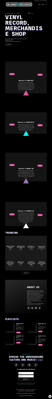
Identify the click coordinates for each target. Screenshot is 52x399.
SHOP (43, 4)
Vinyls (12, 74)
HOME (39, 4)
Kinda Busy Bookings (30, 390)
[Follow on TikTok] (39, 308)
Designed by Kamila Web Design (26, 395)
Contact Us (33, 389)
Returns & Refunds (20, 389)
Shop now (8, 44)
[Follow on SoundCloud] (32, 308)
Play (18, 332)
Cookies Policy (21, 390)
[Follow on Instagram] (28, 308)
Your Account (27, 389)
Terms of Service (28, 384)
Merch (40, 74)
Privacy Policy (21, 384)
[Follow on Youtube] (36, 308)
